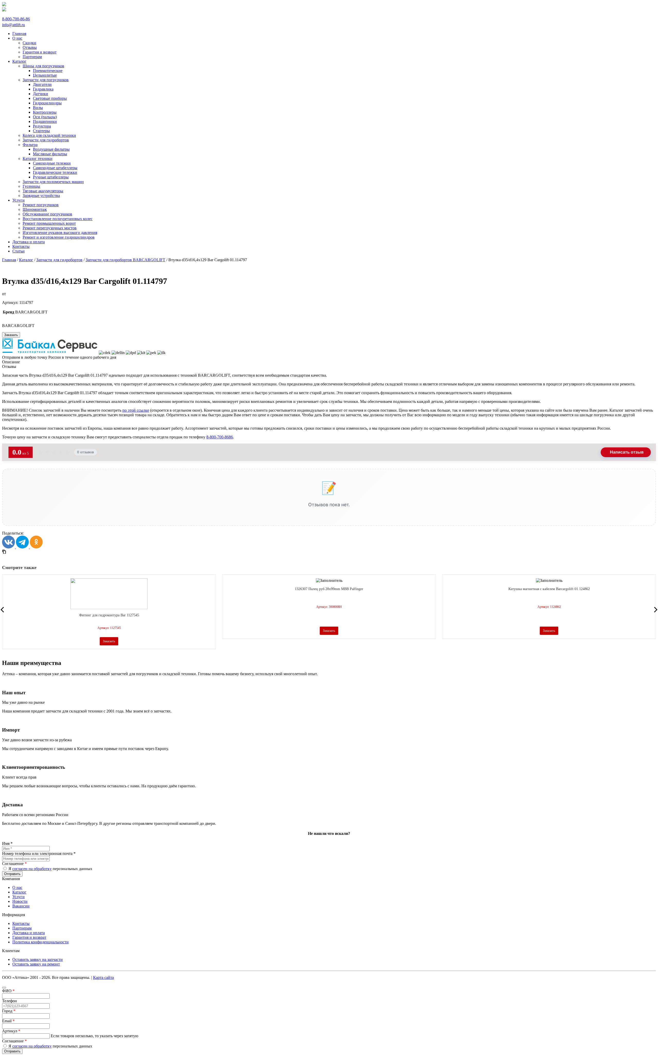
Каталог (26, 260)
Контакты (21, 923)
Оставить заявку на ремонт (36, 964)
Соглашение (14, 863)
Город (8, 1011)
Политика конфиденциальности (40, 942)
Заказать (11, 335)
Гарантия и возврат (29, 937)
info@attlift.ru (13, 25)
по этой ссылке (135, 410)
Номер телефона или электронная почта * (39, 853)
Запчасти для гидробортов (59, 260)
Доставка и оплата (28, 933)
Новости (20, 901)
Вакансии (21, 906)
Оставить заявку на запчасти (37, 959)
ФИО (8, 991)
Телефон (9, 1001)
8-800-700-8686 (219, 437)
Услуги (18, 897)
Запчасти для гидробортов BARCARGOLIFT (125, 260)
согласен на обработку (32, 869)
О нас (17, 887)
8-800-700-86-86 (16, 19)
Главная (9, 260)
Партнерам (22, 928)
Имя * (7, 843)
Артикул (11, 1031)
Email (8, 1021)
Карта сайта (103, 977)
